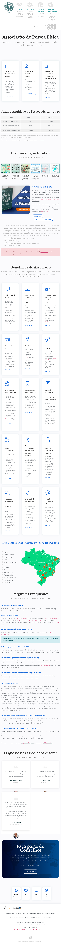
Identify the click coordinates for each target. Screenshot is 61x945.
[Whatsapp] (54, 28)
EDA (47, 211)
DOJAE (47, 321)
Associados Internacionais (52, 10)
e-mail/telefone (40, 140)
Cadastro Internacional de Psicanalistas (29, 620)
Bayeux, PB (15, 782)
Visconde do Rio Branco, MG (16, 824)
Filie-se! (19, 9)
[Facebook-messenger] (51, 25)
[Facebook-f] (48, 25)
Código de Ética (45, 665)
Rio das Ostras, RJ (45, 782)
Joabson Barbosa (16, 780)
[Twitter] (48, 28)
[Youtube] (51, 28)
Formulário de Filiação (51, 618)
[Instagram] (54, 25)
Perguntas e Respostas (27, 743)
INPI (42, 211)
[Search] (44, 26)
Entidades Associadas (41, 10)
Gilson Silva (45, 780)
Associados (30, 9)
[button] (31, 26)
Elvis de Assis (16, 822)
